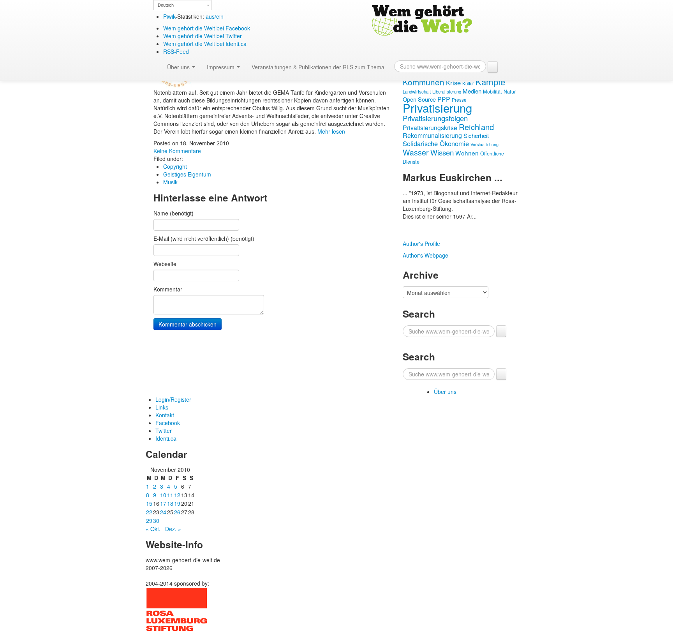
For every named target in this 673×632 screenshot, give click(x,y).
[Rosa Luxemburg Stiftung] (177, 609)
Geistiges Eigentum (187, 174)
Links (161, 407)
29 (149, 520)
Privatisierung (437, 107)
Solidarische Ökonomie (436, 143)
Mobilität (492, 91)
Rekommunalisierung (432, 135)
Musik (170, 182)
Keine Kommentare (177, 151)
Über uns (179, 67)
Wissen (442, 152)
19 (177, 503)
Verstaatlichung (484, 144)
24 (163, 512)
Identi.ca (165, 438)
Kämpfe (490, 81)
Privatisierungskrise (430, 127)
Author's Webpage (425, 255)
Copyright (175, 166)
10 (163, 495)
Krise (453, 82)
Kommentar (167, 289)
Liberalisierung (446, 91)
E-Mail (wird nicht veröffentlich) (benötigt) (203, 238)
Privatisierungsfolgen (435, 118)
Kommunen (423, 82)
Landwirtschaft (417, 91)
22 (149, 512)
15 (149, 503)
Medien (472, 91)
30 (156, 520)
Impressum (221, 67)
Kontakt (164, 415)
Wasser (416, 152)
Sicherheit (476, 135)
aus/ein (215, 16)
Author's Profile (421, 243)
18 (170, 503)
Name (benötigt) (173, 213)
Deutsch (166, 5)
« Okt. (153, 529)
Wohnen (467, 152)
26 (177, 512)
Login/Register (173, 399)
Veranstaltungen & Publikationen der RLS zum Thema (318, 67)
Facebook (167, 423)
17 (163, 503)
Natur (510, 91)
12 (177, 495)
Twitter (163, 430)
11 (170, 495)
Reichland (476, 126)
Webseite (164, 264)
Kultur (468, 83)
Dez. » (173, 529)
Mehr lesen (331, 131)
